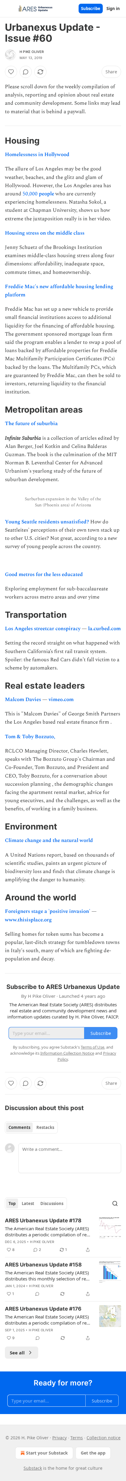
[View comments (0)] (26, 72)
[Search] (115, 1203)
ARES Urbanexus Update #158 (43, 1265)
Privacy (59, 1438)
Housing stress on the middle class (44, 233)
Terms (76, 1438)
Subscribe (90, 8)
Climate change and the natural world (49, 840)
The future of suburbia (31, 424)
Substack (33, 1468)
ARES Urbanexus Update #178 (43, 1220)
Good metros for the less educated (44, 574)
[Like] (11, 72)
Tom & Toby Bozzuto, (30, 737)
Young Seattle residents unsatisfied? (47, 522)
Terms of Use (92, 1047)
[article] (63, 1235)
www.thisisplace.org (28, 920)
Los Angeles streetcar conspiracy (43, 629)
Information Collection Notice (67, 1053)
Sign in (113, 8)
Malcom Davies (23, 700)
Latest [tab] (28, 1203)
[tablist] (31, 1127)
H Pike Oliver (32, 52)
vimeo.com (61, 700)
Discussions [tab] (51, 1203)
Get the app (93, 1453)
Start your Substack (47, 1453)
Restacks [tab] (45, 1127)
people (46, 194)
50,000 (31, 194)
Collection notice (103, 1438)
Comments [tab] (19, 1127)
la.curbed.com (104, 629)
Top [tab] (12, 1203)
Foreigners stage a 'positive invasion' (48, 911)
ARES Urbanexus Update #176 (43, 1309)
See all (17, 1353)
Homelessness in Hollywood (37, 155)
